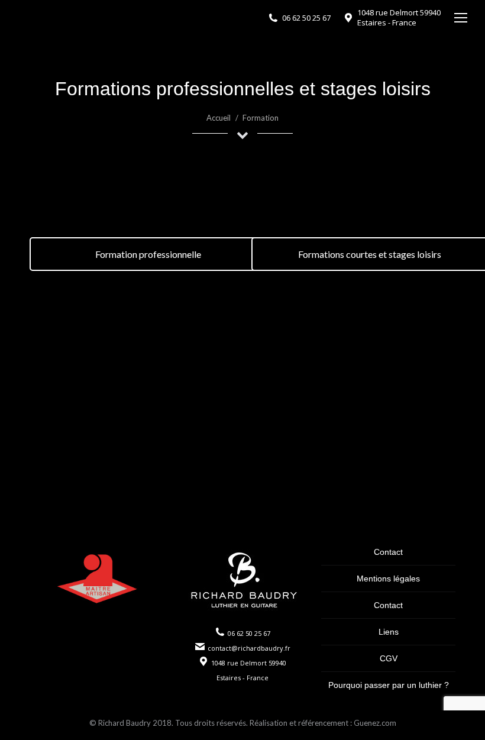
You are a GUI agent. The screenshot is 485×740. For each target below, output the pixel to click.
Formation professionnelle (148, 254)
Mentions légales (388, 578)
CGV (388, 658)
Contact (388, 552)
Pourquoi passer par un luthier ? (388, 685)
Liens (389, 631)
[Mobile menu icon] (460, 17)
